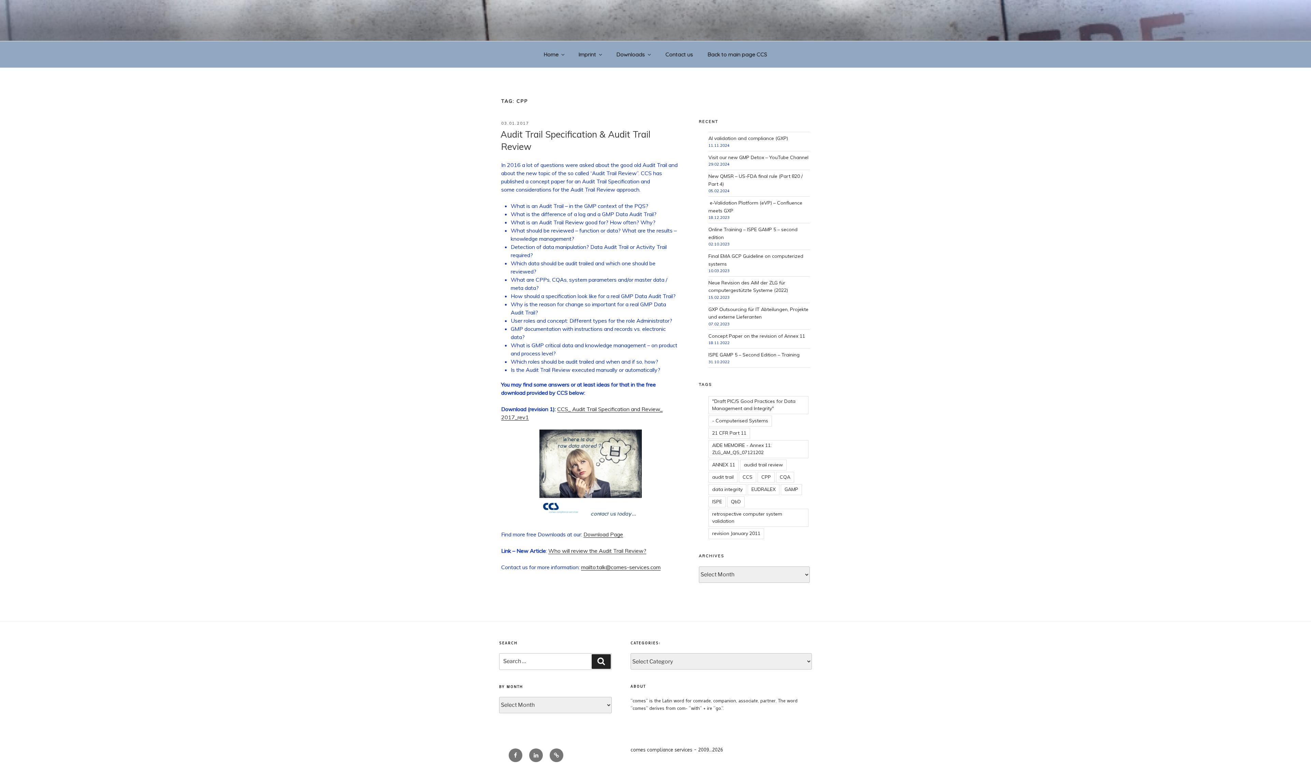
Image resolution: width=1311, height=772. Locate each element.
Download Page (603, 534)
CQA (785, 477)
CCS (747, 477)
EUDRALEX (763, 489)
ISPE (717, 502)
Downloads (631, 54)
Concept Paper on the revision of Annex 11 (756, 336)
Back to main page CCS (737, 54)
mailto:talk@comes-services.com (621, 567)
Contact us (679, 54)
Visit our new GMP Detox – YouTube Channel (758, 157)
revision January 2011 (736, 533)
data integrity (727, 489)
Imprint (587, 54)
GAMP (791, 489)
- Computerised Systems (740, 421)
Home (551, 54)
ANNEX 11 (723, 465)
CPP (766, 477)
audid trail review (763, 465)
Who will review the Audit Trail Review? (597, 550)
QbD (736, 502)
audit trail (723, 477)
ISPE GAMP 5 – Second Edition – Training (754, 355)
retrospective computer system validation (747, 517)
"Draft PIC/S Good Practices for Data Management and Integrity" (753, 404)
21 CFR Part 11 (729, 433)
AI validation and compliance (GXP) (748, 138)
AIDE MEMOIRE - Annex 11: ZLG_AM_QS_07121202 (742, 448)
